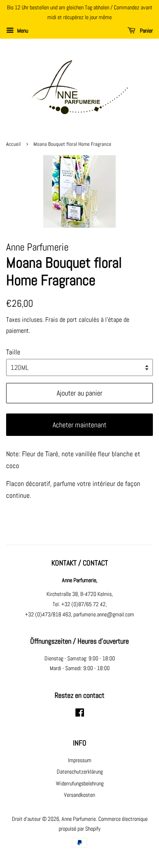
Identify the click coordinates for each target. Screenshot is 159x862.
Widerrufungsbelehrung (80, 783)
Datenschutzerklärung (80, 771)
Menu (22, 30)
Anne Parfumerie (79, 818)
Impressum (79, 760)
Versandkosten (79, 794)
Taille (13, 351)
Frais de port (61, 319)
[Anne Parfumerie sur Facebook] (79, 714)
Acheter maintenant (79, 424)
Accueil (13, 144)
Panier (146, 30)
